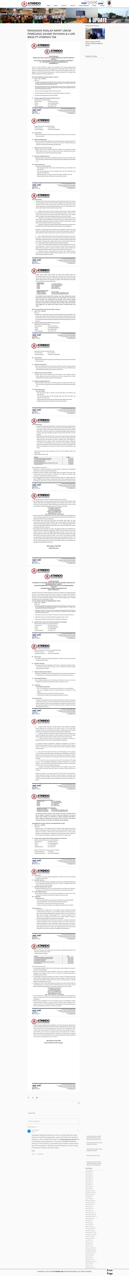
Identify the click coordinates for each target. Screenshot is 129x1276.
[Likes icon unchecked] (33, 1154)
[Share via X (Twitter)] (32, 1097)
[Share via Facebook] (28, 1097)
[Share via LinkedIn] (37, 1097)
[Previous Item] (88, 33)
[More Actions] (78, 1131)
